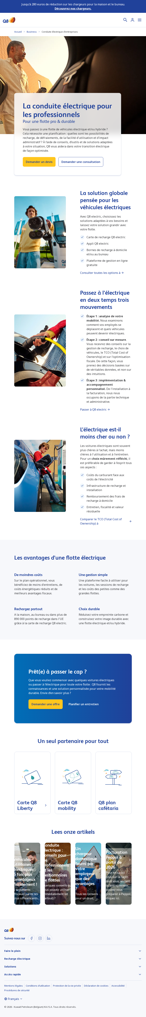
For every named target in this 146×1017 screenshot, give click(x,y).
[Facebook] (31, 938)
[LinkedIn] (48, 938)
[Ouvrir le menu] (139, 20)
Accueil (18, 31)
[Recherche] (125, 20)
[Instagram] (40, 938)
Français (13, 999)
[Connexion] (132, 20)
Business (32, 31)
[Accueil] (9, 20)
